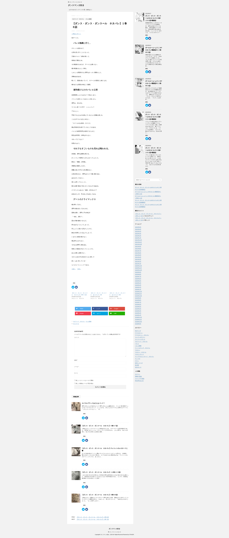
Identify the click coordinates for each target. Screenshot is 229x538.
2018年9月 (138, 323)
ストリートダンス (140, 339)
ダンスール (76, 323)
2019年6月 (138, 304)
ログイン (137, 374)
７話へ (79, 269)
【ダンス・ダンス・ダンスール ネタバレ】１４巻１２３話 (101, 472)
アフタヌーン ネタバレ (142, 335)
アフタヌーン (139, 333)
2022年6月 (138, 227)
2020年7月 (138, 276)
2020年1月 (138, 289)
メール (76, 366)
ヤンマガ (137, 358)
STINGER (131, 534)
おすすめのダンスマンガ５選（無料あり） (81, 9)
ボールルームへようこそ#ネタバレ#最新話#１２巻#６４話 (153, 83)
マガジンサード (139, 354)
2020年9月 (138, 272)
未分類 (137, 365)
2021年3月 (138, 259)
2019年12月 (138, 291)
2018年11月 (138, 319)
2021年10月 (138, 244)
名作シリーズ (139, 363)
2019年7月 (138, 302)
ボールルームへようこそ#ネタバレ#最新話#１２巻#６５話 (153, 50)
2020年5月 (138, 281)
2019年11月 (138, 293)
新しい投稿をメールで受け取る (84, 383)
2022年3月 (138, 233)
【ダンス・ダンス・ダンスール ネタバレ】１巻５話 (92, 517)
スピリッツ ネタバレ (79, 321)
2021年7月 (138, 250)
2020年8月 (138, 274)
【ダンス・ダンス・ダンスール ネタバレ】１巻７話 (92, 519)
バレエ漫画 (88, 321)
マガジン (137, 350)
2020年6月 (138, 278)
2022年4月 (138, 231)
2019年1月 (138, 315)
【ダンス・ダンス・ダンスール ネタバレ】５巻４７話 (100, 425)
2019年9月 (138, 298)
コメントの (139, 378)
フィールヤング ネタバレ (142, 348)
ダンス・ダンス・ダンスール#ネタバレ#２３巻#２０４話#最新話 (153, 117)
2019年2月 (138, 313)
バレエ (137, 343)
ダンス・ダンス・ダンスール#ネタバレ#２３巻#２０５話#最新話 (153, 18)
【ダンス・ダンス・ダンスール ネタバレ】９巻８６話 (100, 494)
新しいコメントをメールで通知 (84, 380)
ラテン (137, 361)
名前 (76, 360)
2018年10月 (138, 321)
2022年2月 (138, 235)
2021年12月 (138, 240)
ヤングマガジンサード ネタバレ (144, 356)
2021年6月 (138, 253)
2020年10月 (138, 270)
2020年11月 (138, 268)
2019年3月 (138, 311)
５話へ (74, 269)
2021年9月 (138, 246)
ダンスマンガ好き (76, 5)
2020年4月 (138, 283)
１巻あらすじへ (76, 34)
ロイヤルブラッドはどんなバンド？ (93, 403)
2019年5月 (138, 306)
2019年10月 (138, 296)
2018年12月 (138, 317)
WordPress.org (139, 380)
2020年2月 (138, 287)
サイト (76, 373)
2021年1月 (138, 263)
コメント (76, 337)
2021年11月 (138, 242)
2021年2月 (138, 261)
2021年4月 (138, 257)
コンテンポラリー (140, 337)
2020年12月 (138, 265)
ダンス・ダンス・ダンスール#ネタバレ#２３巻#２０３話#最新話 (153, 150)
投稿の (138, 376)
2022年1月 (138, 238)
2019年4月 (138, 308)
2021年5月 (138, 255)
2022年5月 (138, 229)
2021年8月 (138, 248)
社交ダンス (138, 367)
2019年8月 (138, 300)
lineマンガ (138, 330)
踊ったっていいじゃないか (114, 532)
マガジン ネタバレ (140, 352)
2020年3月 (138, 285)
